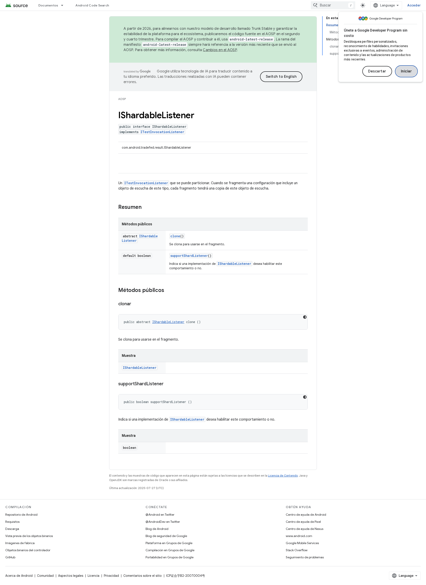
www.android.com (299, 536)
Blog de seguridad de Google (166, 536)
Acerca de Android (19, 575)
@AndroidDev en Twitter (163, 522)
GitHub (10, 557)
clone (175, 236)
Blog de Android (157, 529)
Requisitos (12, 522)
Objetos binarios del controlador (27, 550)
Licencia (93, 575)
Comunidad (45, 575)
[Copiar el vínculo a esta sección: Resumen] (146, 207)
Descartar (377, 71)
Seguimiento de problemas (305, 557)
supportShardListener (189, 256)
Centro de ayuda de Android (306, 515)
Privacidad (111, 575)
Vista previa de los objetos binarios (29, 536)
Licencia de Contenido (283, 475)
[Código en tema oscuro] (305, 317)
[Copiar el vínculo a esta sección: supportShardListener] (168, 384)
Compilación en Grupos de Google (170, 550)
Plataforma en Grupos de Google (169, 543)
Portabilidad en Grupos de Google (169, 557)
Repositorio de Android (21, 515)
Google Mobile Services (302, 543)
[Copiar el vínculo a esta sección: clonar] (135, 304)
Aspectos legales (70, 575)
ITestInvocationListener (162, 132)
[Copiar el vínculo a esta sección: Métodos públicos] (168, 290)
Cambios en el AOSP (220, 50)
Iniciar (406, 71)
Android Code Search (92, 5)
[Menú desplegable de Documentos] (64, 5)
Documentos (48, 5)
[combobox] (333, 5)
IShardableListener (234, 264)
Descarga (12, 529)
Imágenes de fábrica (20, 543)
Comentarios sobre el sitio (142, 575)
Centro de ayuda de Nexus (304, 529)
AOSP (122, 99)
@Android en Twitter (160, 515)
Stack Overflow (297, 550)
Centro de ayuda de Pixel (303, 522)
